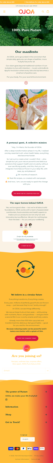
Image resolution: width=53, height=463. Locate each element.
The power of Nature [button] (16, 391)
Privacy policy (39, 455)
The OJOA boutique (21, 455)
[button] (4, 11)
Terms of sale (35, 459)
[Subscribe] (47, 370)
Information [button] (11, 406)
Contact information (22, 459)
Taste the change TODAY (26, 338)
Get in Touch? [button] (12, 422)
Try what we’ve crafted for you (26, 193)
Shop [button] (8, 414)
